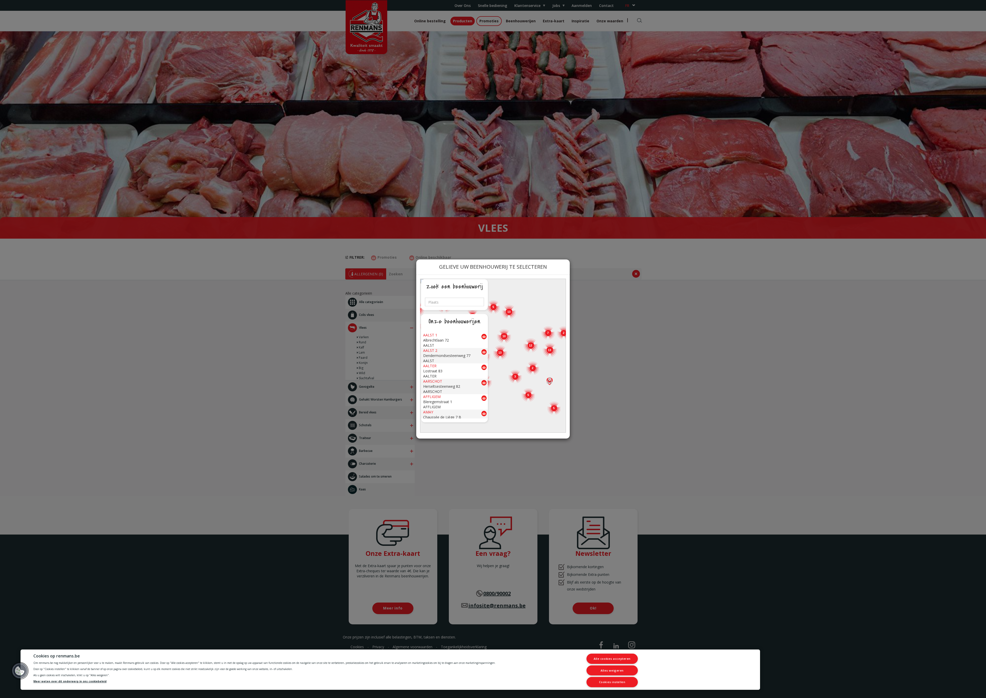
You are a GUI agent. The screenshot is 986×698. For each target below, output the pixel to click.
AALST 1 (430, 335)
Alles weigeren (612, 670)
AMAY (428, 412)
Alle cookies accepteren (612, 659)
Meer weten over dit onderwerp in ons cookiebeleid (70, 681)
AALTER (430, 365)
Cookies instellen (612, 682)
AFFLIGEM (432, 396)
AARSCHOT (432, 381)
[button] (550, 381)
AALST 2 (430, 350)
